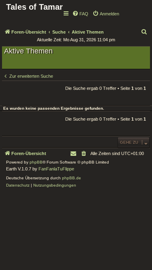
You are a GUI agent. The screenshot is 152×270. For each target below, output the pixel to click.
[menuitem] (80, 14)
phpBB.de (71, 178)
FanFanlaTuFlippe (56, 168)
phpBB (36, 162)
